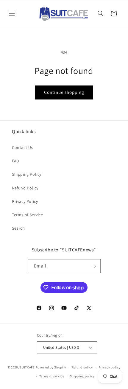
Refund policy (82, 367)
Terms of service (51, 376)
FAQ (15, 161)
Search (18, 228)
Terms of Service (27, 214)
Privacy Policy (25, 201)
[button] (11, 13)
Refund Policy (25, 188)
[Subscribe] (93, 266)
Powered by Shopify (50, 367)
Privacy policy (110, 367)
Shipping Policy (26, 174)
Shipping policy (82, 376)
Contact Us (22, 147)
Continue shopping (64, 92)
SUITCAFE (27, 367)
